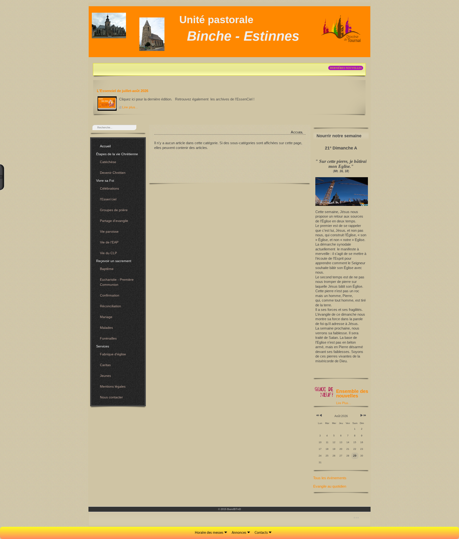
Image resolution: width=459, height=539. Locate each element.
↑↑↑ (356, 518)
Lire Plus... (343, 403)
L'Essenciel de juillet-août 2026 (122, 91)
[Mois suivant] (361, 415)
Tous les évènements (329, 478)
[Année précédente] (317, 415)
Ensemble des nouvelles (352, 394)
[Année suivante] (364, 415)
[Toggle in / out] (2, 177)
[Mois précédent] (320, 415)
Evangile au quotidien (329, 486)
